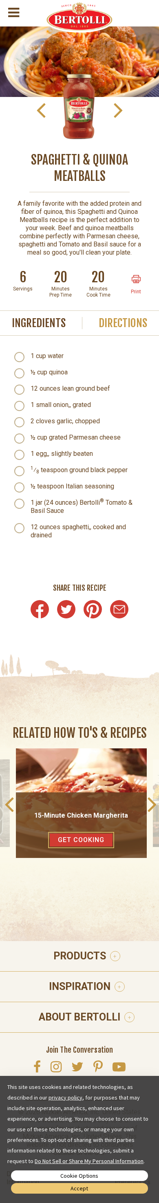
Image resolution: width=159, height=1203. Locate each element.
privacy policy (65, 1097)
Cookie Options (79, 1175)
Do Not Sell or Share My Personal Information (89, 1161)
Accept (79, 1188)
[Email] (119, 609)
